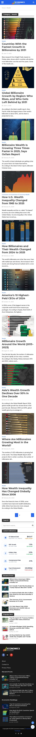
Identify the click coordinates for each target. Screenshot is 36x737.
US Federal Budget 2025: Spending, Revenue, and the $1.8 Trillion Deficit (21, 628)
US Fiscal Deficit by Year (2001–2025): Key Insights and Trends (20, 635)
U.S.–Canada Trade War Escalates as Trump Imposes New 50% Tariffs (22, 586)
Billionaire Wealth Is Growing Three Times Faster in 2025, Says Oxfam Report (15, 150)
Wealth (4, 41)
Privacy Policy (6, 668)
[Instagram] (7, 654)
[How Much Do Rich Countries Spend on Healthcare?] (5, 712)
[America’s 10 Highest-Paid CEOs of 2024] (18, 280)
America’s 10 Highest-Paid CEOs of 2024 (15, 297)
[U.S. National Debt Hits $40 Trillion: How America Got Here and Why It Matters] (5, 595)
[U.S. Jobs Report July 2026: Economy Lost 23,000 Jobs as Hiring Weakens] (5, 608)
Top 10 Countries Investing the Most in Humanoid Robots (20, 704)
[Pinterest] (11, 654)
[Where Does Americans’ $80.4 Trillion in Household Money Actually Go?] (5, 581)
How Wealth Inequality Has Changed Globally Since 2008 (16, 491)
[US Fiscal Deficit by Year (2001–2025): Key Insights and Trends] (5, 637)
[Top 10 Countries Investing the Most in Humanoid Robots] (5, 706)
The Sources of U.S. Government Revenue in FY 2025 (21, 600)
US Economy (21, 194)
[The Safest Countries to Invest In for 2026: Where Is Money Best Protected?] (5, 719)
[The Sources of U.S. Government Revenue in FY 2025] (5, 602)
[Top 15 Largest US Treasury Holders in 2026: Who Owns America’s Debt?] (5, 620)
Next (32, 515)
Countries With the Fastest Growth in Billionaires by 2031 (14, 47)
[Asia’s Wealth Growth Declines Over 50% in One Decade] (18, 375)
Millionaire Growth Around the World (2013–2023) (18, 344)
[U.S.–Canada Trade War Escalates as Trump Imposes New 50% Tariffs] (5, 588)
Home (3, 8)
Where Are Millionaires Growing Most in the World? (16, 442)
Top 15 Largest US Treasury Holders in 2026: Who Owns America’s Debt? (22, 619)
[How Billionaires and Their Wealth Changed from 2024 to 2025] (18, 230)
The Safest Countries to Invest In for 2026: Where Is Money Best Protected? (21, 718)
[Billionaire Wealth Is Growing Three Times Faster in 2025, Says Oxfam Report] (18, 129)
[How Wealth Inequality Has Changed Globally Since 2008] (18, 473)
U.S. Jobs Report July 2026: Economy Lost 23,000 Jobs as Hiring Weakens (20, 608)
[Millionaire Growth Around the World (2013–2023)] (18, 326)
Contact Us (5, 664)
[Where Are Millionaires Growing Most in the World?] (18, 424)
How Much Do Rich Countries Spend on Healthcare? (22, 711)
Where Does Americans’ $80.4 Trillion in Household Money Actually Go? (20, 580)
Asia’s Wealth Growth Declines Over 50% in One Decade (16, 393)
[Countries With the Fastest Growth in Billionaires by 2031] (18, 28)
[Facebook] (3, 654)
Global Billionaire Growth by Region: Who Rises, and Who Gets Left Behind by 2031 (17, 97)
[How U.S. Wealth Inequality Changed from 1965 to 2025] (18, 181)
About (4, 661)
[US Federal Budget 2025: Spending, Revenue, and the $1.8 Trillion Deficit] (5, 628)
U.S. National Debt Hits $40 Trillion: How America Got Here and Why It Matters (21, 594)
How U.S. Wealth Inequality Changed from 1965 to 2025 (14, 200)
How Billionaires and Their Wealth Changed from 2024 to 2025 (16, 249)
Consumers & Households (9, 194)
